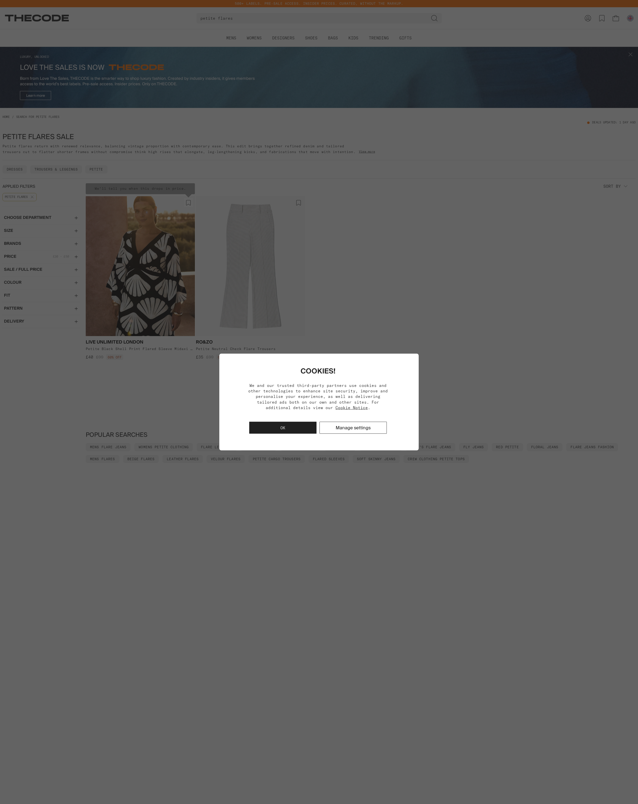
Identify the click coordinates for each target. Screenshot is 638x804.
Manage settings (353, 428)
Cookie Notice (351, 407)
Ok (282, 427)
